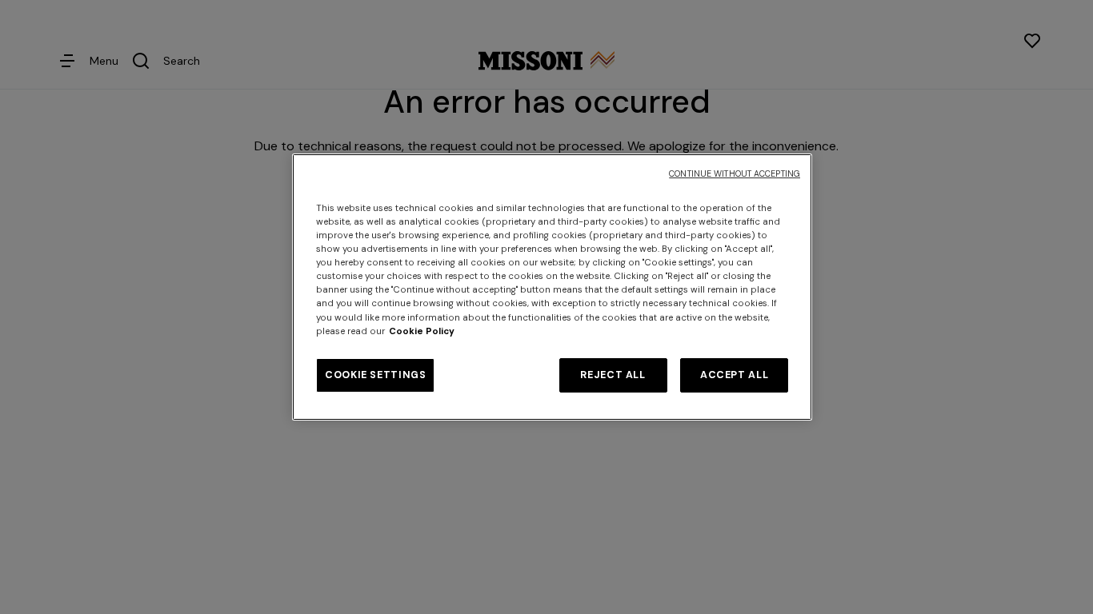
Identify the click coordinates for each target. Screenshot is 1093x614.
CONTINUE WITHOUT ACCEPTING (734, 174)
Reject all (612, 375)
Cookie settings (375, 375)
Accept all (734, 375)
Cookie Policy (421, 331)
